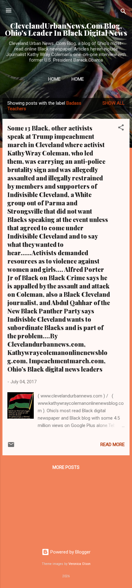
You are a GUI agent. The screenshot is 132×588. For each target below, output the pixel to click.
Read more (112, 444)
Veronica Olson (79, 564)
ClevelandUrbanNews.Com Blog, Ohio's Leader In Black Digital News (66, 29)
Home (54, 79)
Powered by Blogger (70, 552)
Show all (114, 103)
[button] (121, 128)
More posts (66, 467)
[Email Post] (11, 446)
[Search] (123, 12)
